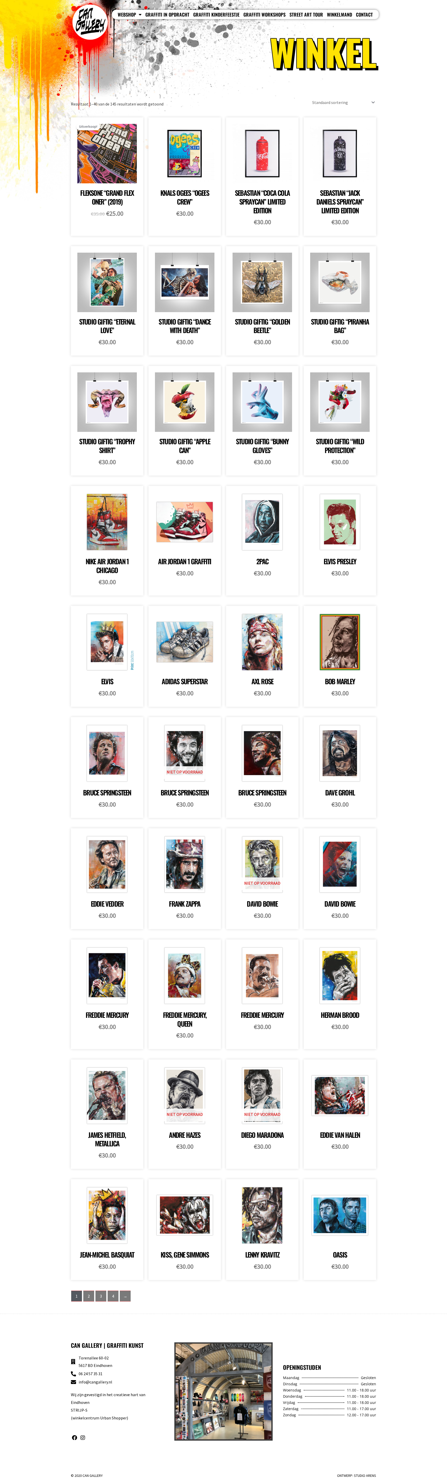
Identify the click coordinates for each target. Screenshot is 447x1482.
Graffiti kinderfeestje (216, 14)
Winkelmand (339, 14)
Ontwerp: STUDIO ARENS (356, 1475)
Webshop (127, 14)
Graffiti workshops (264, 14)
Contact (364, 14)
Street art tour (306, 14)
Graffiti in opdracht (167, 14)
